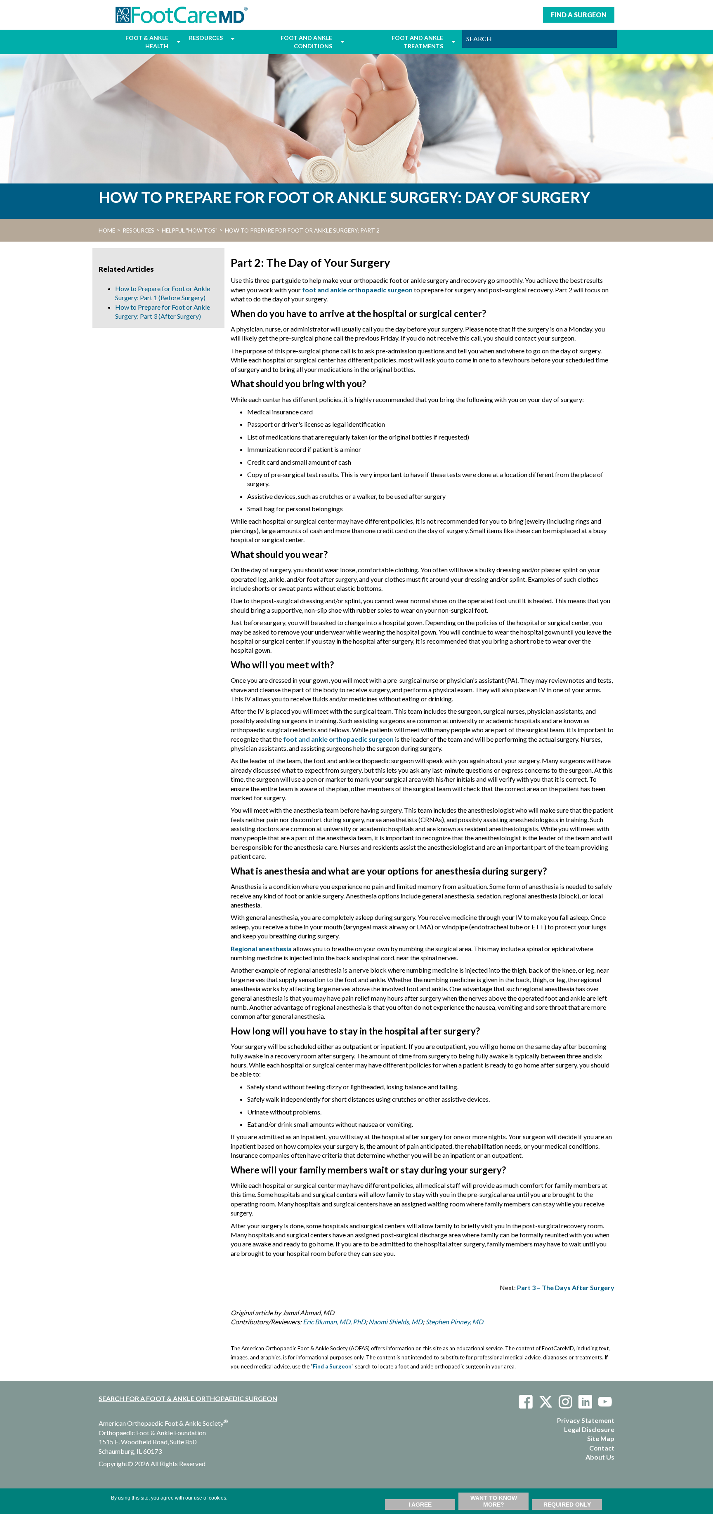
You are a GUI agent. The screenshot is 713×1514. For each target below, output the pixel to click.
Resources (138, 230)
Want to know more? (493, 1501)
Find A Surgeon (579, 15)
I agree (420, 1504)
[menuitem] (135, 42)
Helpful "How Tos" (189, 230)
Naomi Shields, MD (395, 1322)
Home (107, 230)
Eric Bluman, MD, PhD (334, 1322)
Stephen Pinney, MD (454, 1322)
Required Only (567, 1504)
